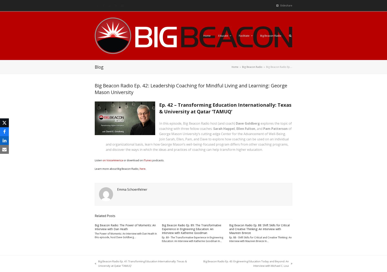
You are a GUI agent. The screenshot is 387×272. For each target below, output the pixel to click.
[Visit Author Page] (106, 194)
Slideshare (286, 5)
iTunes (148, 160)
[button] (290, 36)
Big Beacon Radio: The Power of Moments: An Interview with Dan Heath (125, 227)
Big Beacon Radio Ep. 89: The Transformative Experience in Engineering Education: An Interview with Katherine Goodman (191, 229)
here (143, 169)
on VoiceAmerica (113, 160)
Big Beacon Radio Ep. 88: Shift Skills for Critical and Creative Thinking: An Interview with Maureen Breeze (259, 229)
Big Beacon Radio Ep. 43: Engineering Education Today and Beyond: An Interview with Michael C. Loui (242, 264)
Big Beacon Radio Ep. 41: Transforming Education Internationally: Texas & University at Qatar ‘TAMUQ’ (141, 264)
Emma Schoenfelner (132, 189)
